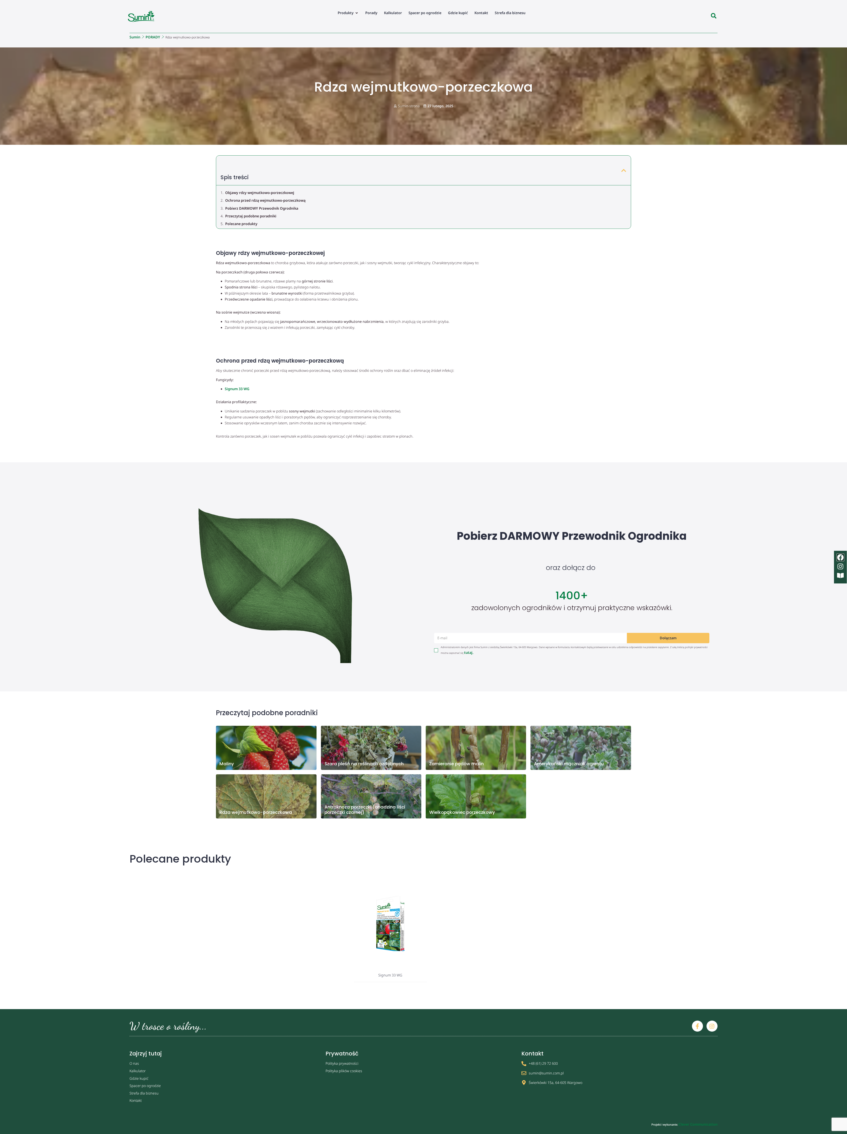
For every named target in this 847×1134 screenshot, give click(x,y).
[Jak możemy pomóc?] (713, 16)
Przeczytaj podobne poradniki (250, 216)
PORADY (153, 37)
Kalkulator (137, 1070)
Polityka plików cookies (344, 1070)
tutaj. (468, 652)
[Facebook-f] (697, 1026)
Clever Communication (698, 1124)
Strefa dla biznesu (144, 1093)
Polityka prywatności (342, 1063)
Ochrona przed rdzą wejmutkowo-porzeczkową (265, 200)
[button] (348, 13)
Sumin (134, 37)
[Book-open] (840, 575)
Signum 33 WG (237, 388)
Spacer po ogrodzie (145, 1085)
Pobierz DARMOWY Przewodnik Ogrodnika (261, 208)
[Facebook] (840, 557)
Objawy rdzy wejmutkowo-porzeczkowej (259, 192)
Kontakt (135, 1100)
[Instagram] (712, 1026)
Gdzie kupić (138, 1078)
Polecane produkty (241, 223)
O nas (134, 1063)
